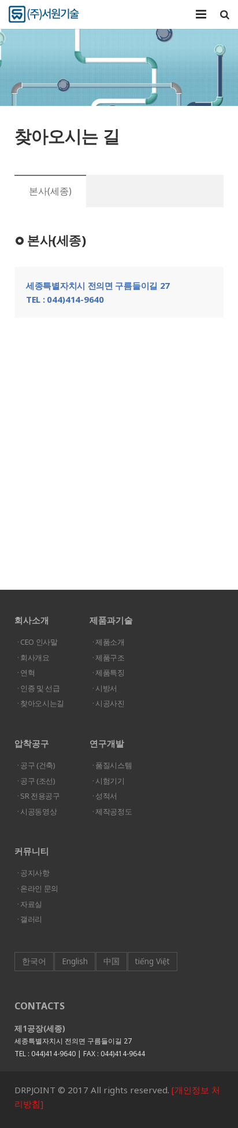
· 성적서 (104, 796)
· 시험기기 (108, 781)
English (75, 961)
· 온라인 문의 (37, 888)
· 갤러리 (29, 919)
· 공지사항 (33, 873)
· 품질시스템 (112, 765)
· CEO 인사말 (37, 642)
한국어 (34, 961)
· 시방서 (104, 688)
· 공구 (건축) (36, 765)
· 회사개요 (33, 657)
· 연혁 (26, 672)
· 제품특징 (108, 672)
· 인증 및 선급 (38, 688)
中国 (111, 961)
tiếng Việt (152, 961)
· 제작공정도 (112, 811)
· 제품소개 (108, 642)
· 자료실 (29, 904)
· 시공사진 (108, 703)
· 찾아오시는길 (40, 703)
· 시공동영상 (37, 811)
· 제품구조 (108, 657)
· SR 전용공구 (38, 796)
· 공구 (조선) (36, 781)
